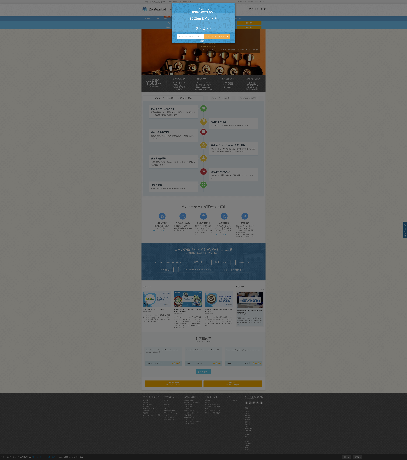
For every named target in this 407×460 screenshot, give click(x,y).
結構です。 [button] (203, 41)
